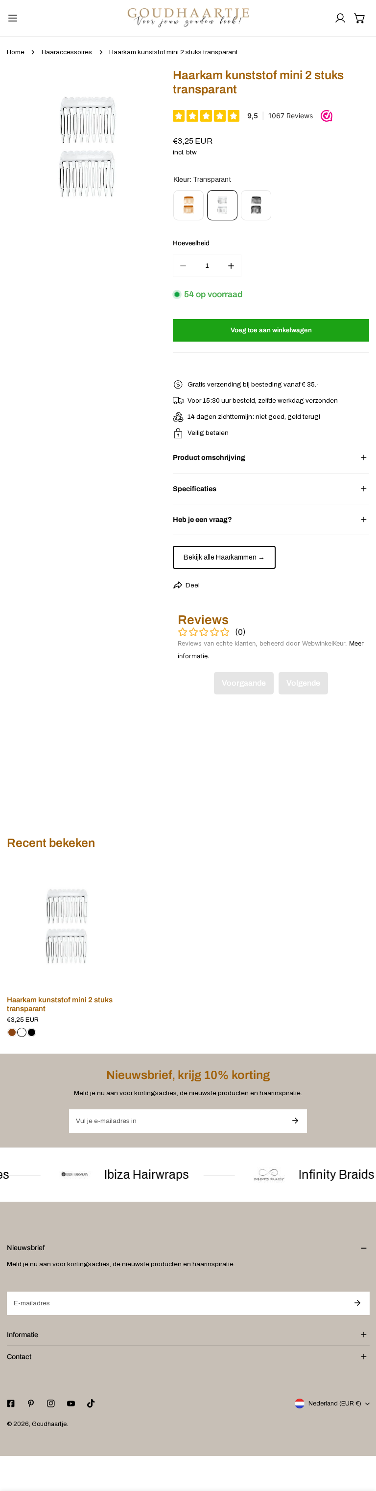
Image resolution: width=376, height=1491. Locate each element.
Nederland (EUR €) (334, 1403)
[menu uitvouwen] (13, 18)
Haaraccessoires (67, 52)
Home (15, 52)
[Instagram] (51, 1404)
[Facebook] (10, 1404)
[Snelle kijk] (114, 976)
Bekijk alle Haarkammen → (224, 557)
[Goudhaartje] (188, 18)
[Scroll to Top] (359, 1440)
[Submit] (295, 1120)
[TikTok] (91, 1403)
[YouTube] (71, 1404)
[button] (360, 18)
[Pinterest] (31, 1404)
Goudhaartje (49, 1424)
